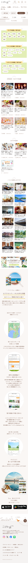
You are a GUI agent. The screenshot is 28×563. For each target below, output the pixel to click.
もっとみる (14, 20)
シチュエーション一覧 (13, 555)
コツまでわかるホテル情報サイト (9, 552)
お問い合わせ (20, 544)
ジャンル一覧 (5, 555)
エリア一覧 (19, 552)
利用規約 (14, 544)
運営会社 (16, 547)
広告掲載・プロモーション (8, 547)
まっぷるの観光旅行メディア (8, 550)
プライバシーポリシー (7, 544)
